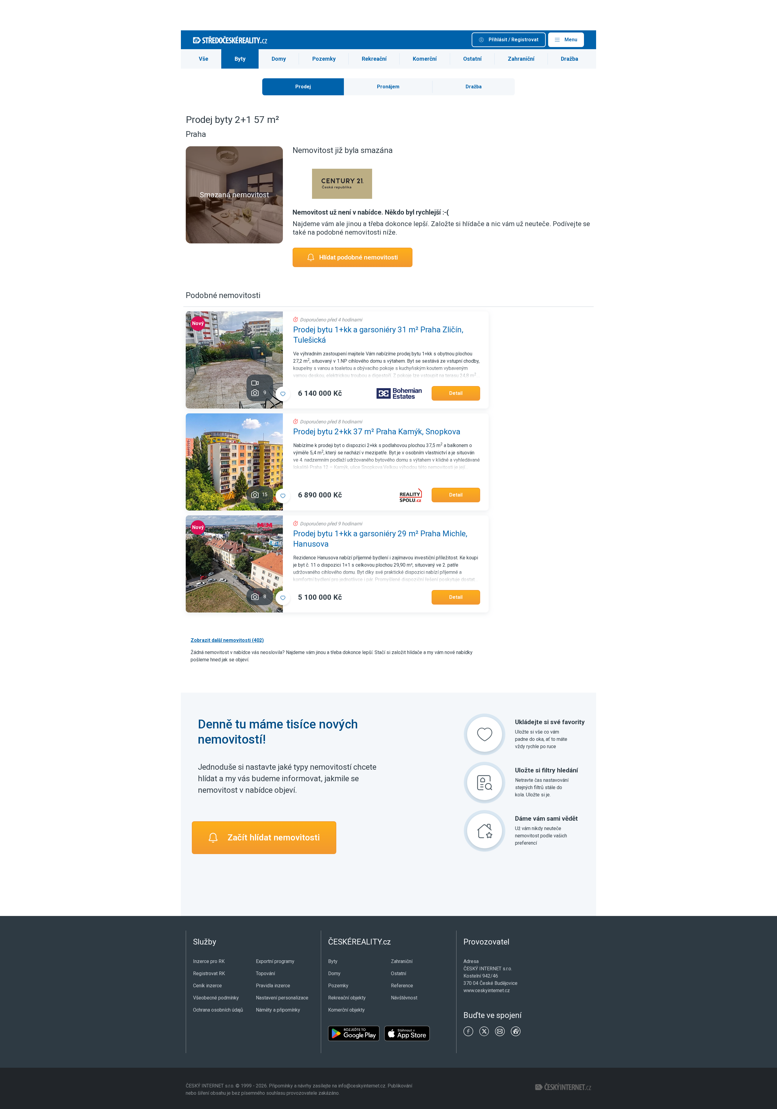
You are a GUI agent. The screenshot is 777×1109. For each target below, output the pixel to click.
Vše (203, 59)
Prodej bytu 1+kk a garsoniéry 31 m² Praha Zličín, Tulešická (378, 334)
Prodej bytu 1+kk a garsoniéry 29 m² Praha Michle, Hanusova (380, 538)
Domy (279, 59)
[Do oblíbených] (283, 394)
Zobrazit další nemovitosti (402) (227, 640)
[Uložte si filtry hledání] (484, 782)
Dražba (569, 59)
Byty (240, 59)
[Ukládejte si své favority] (484, 734)
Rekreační (374, 59)
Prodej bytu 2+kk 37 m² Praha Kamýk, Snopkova (376, 431)
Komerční (425, 59)
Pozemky (324, 59)
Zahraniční (521, 59)
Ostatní (472, 59)
